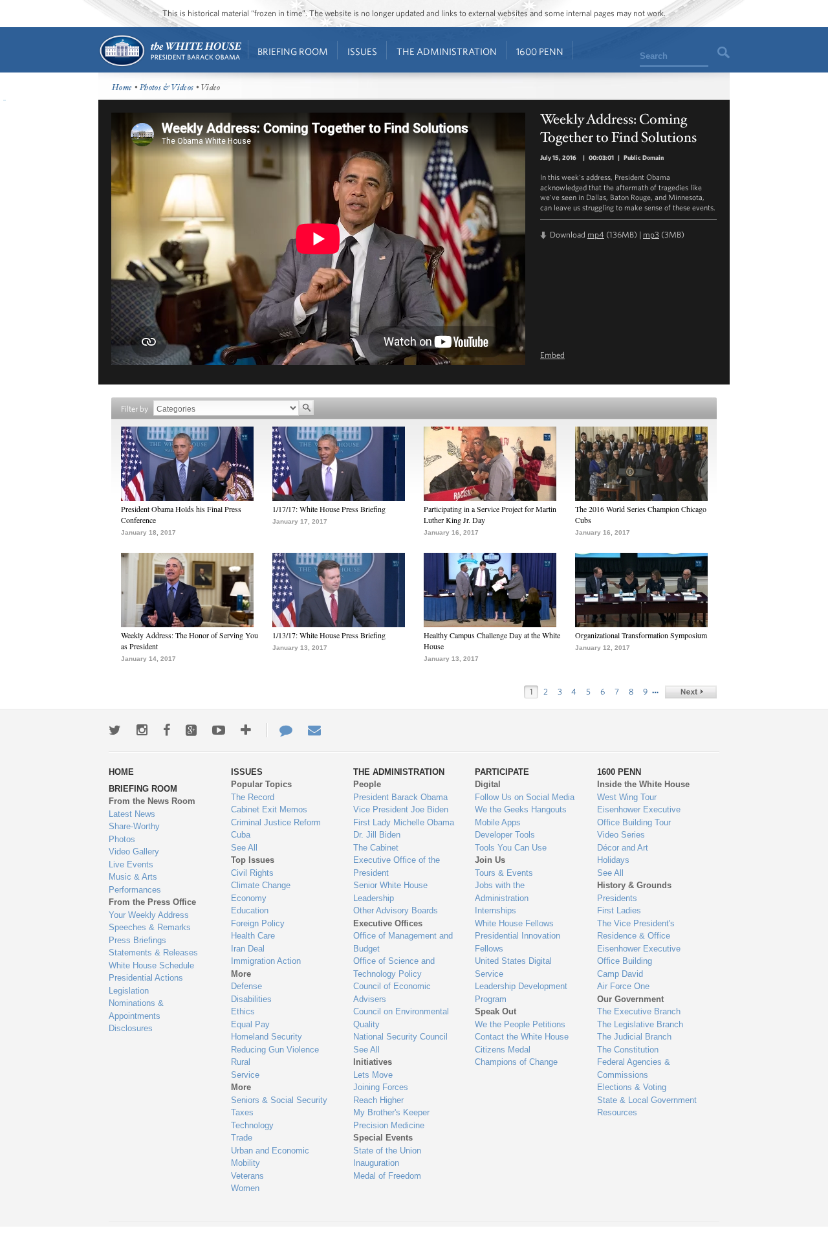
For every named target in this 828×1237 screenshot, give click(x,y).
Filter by (134, 409)
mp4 (595, 235)
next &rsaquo (691, 691)
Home (169, 51)
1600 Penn (539, 51)
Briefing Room (292, 51)
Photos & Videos (167, 87)
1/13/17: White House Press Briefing (329, 635)
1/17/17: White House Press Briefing (329, 509)
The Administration (447, 51)
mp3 (651, 235)
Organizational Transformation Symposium (641, 635)
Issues (362, 51)
